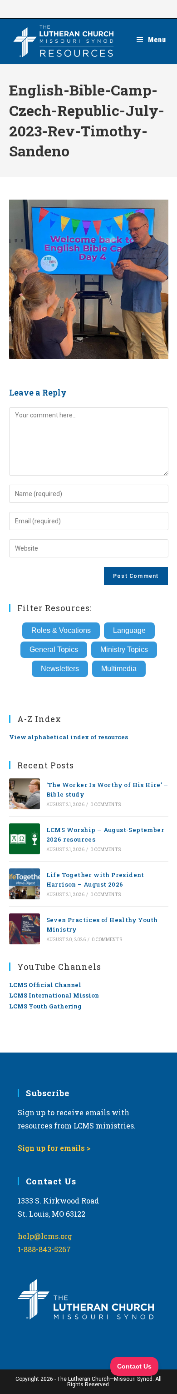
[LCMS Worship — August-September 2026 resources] (24, 838)
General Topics (54, 649)
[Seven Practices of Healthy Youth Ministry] (24, 928)
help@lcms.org (45, 1236)
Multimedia (119, 668)
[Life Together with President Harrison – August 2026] (24, 883)
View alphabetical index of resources (68, 737)
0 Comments (105, 804)
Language (129, 630)
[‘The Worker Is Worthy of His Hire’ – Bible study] (24, 793)
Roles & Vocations (61, 630)
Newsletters (60, 668)
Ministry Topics (124, 649)
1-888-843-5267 (44, 1249)
